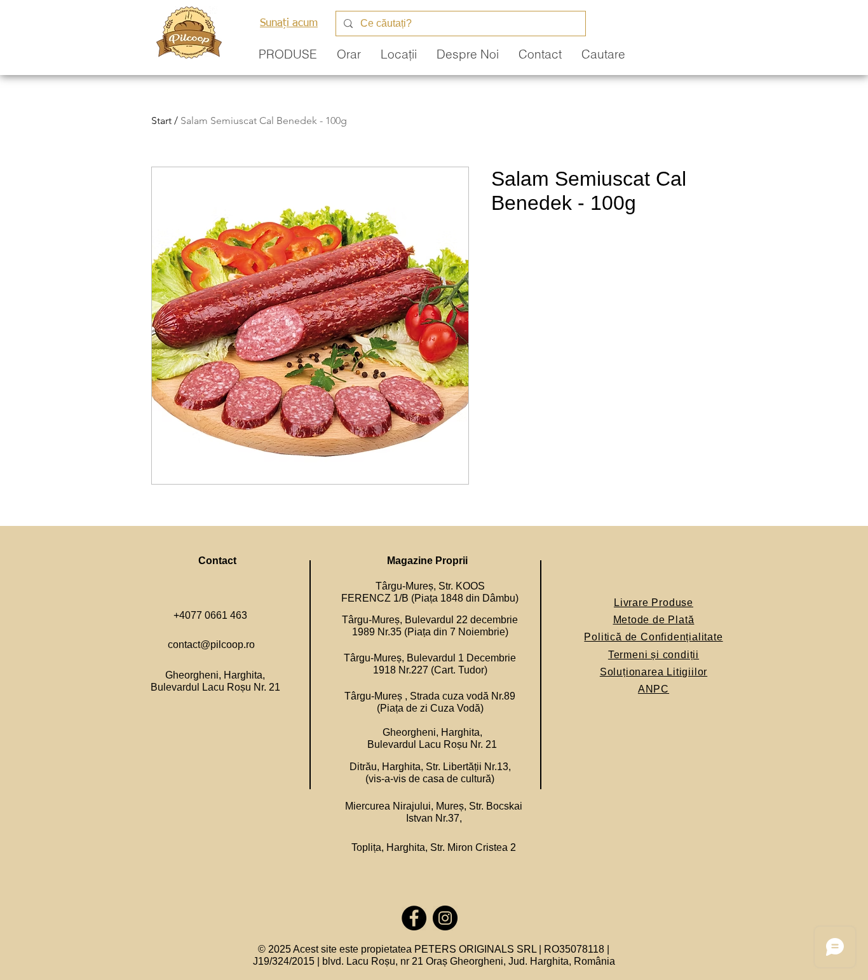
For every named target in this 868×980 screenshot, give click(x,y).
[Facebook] (414, 918)
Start (161, 120)
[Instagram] (445, 918)
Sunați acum (289, 23)
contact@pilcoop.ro (211, 644)
